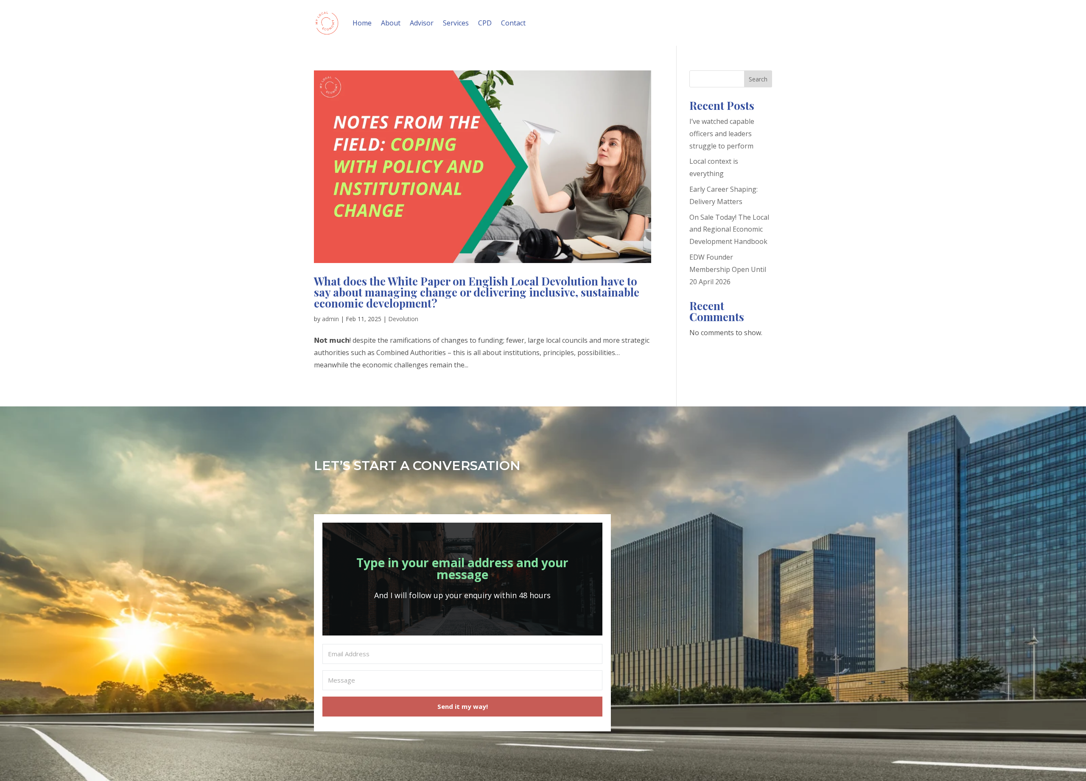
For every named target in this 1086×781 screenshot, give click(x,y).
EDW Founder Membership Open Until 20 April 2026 (727, 269)
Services (456, 23)
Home (362, 23)
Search (758, 79)
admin (330, 319)
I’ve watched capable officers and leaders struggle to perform (721, 134)
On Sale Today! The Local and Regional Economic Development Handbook (729, 229)
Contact (513, 23)
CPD (485, 23)
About (390, 23)
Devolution (403, 319)
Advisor (422, 23)
